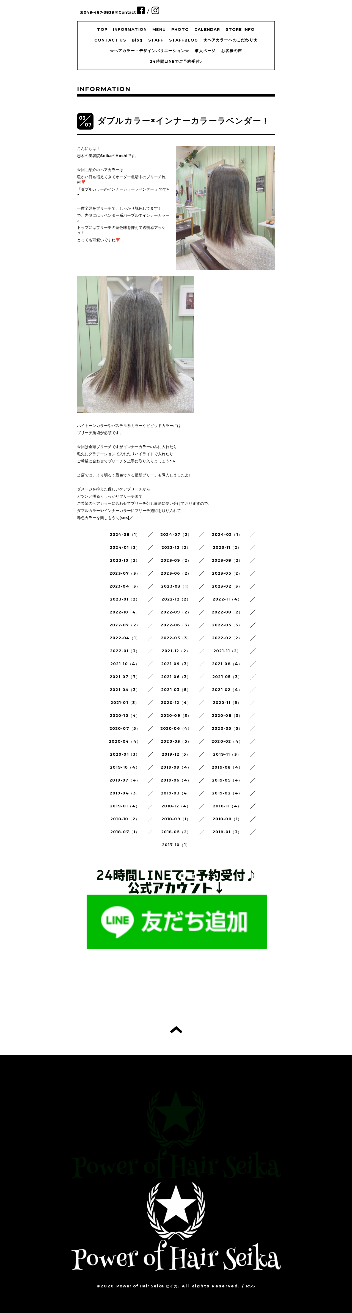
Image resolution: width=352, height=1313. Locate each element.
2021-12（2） (176, 650)
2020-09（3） (176, 715)
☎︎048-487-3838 (97, 12)
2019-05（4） (227, 780)
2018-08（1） (227, 818)
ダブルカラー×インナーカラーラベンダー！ (184, 121)
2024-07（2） (176, 534)
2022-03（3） (176, 637)
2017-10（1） (176, 844)
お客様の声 (231, 50)
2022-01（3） (125, 650)
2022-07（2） (124, 625)
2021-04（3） (125, 689)
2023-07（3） (124, 573)
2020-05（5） (227, 728)
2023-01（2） (125, 599)
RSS (250, 1286)
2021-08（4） (227, 663)
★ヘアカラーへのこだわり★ (231, 39)
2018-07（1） (125, 831)
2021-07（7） (125, 676)
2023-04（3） (125, 586)
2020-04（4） (125, 741)
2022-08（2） (227, 612)
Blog (137, 40)
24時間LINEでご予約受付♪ (176, 61)
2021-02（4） (227, 689)
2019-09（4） (176, 767)
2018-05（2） (176, 831)
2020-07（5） (125, 728)
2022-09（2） (176, 612)
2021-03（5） (176, 689)
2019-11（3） (227, 754)
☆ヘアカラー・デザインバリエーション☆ (149, 50)
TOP (102, 29)
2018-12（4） (176, 806)
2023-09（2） (176, 560)
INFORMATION (130, 29)
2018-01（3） (227, 831)
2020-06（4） (176, 728)
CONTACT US (110, 40)
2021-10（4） (125, 663)
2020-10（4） (125, 715)
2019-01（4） (125, 806)
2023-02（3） (227, 586)
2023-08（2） (227, 560)
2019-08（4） (227, 767)
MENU (159, 29)
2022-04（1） (125, 637)
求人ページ (205, 50)
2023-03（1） (176, 586)
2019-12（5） (176, 754)
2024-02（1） (227, 534)
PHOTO (180, 29)
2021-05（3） (227, 676)
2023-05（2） (227, 573)
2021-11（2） (227, 650)
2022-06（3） (176, 625)
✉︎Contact (125, 12)
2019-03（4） (176, 793)
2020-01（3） (125, 754)
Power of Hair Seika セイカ (147, 1286)
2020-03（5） (176, 741)
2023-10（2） (125, 560)
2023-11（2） (227, 547)
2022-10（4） (125, 612)
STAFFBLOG (183, 40)
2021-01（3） (125, 702)
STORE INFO (240, 29)
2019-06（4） (176, 780)
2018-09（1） (176, 818)
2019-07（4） (124, 780)
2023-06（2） (176, 573)
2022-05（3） (227, 625)
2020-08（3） (227, 715)
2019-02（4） (227, 793)
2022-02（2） (227, 637)
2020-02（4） (227, 741)
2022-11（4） (227, 599)
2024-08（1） (125, 534)
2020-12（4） (176, 702)
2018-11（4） (227, 806)
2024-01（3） (125, 547)
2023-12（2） (176, 547)
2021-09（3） (176, 663)
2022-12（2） (176, 599)
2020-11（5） (227, 702)
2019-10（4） (125, 767)
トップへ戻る (176, 1029)
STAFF (156, 40)
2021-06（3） (176, 676)
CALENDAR (207, 29)
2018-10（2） (124, 818)
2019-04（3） (125, 793)
